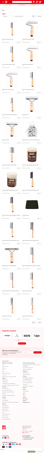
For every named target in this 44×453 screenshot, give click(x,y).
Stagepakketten (26, 372)
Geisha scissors (5, 410)
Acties (24, 389)
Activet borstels (5, 388)
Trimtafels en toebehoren (28, 367)
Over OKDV (25, 398)
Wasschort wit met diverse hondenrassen (30, 139)
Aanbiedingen (25, 391)
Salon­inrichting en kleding (28, 362)
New (24, 394)
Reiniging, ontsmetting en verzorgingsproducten (28, 378)
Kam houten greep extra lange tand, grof (10, 290)
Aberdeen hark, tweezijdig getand (9, 265)
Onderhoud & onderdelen (28, 385)
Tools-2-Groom (5, 366)
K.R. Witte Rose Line (6, 414)
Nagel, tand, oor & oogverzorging (9, 376)
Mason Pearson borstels (7, 390)
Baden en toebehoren (6, 373)
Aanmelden (38, 352)
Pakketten (25, 371)
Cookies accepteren (31, 451)
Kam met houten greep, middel (8, 64)
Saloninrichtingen (26, 374)
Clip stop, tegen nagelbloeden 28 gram (30, 164)
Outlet (24, 392)
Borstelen (4, 386)
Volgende (39, 16)
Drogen (3, 378)
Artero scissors (5, 417)
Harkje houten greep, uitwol (8, 89)
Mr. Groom (4, 374)
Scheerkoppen (5, 400)
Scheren (4, 397)
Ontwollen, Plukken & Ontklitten (8, 395)
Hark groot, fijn (25, 114)
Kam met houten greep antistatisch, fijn (30, 190)
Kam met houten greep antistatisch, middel (11, 215)
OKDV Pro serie (5, 408)
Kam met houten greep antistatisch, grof (10, 240)
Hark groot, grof (5, 139)
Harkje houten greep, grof (27, 64)
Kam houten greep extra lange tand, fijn (30, 240)
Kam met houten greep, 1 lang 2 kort (9, 114)
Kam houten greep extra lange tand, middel (31, 265)
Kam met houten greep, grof (28, 89)
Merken (24, 387)
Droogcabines (5, 381)
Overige (24, 376)
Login (20, 42)
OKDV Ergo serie (5, 407)
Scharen (4, 403)
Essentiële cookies (40, 451)
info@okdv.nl (26, 432)
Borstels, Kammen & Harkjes (8, 391)
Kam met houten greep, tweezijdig (9, 164)
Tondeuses (4, 398)
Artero (3, 371)
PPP (3, 369)
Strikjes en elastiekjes (27, 380)
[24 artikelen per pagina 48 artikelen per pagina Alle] (18, 16)
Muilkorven (25, 384)
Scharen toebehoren (6, 419)
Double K (4, 368)
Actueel (24, 400)
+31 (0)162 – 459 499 (28, 431)
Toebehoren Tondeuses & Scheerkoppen (10, 402)
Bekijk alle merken (22, 343)
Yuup (3, 364)
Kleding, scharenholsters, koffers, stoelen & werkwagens (32, 365)
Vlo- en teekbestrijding (27, 382)
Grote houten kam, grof (27, 290)
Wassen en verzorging (7, 362)
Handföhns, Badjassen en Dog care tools (10, 385)
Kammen (4, 393)
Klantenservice (26, 402)
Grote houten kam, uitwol (27, 315)
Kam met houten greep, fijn (7, 39)
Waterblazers (5, 379)
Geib (3, 412)
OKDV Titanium (5, 405)
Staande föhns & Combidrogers (8, 383)
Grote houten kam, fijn (6, 315)
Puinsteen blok (25, 215)
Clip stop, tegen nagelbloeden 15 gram (10, 190)
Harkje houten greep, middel (28, 39)
